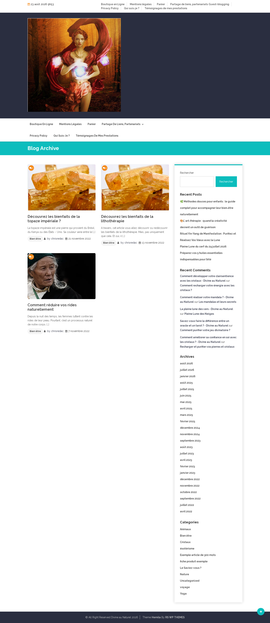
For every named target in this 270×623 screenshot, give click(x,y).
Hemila (156, 617)
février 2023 (187, 466)
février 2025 (187, 421)
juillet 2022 (187, 505)
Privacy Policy (110, 8)
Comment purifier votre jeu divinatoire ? (205, 330)
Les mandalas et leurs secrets (217, 301)
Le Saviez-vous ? (190, 567)
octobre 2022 (188, 492)
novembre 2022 (189, 485)
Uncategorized (189, 580)
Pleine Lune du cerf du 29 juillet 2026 (203, 246)
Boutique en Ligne (113, 4)
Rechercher (187, 172)
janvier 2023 (187, 472)
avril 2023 (186, 459)
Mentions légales (141, 4)
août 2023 (186, 447)
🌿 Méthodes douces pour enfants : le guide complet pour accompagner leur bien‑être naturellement (207, 208)
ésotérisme (187, 548)
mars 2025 (186, 414)
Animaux (185, 529)
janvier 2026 (187, 376)
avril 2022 (186, 511)
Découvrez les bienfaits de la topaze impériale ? (54, 218)
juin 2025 (185, 395)
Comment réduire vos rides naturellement (52, 307)
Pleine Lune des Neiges (199, 313)
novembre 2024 (190, 434)
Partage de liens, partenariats (189, 4)
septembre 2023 (190, 440)
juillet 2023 (187, 453)
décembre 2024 (190, 427)
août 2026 (186, 363)
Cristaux (185, 542)
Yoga (183, 593)
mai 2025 (185, 402)
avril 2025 (186, 408)
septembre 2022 (190, 498)
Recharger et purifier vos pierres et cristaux (207, 346)
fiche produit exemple (194, 561)
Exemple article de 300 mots (198, 555)
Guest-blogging (219, 4)
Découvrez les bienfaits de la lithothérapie (127, 218)
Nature (184, 574)
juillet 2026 (187, 369)
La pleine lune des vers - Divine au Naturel (206, 309)
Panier (161, 4)
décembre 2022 (190, 479)
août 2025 (186, 382)
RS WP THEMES (175, 617)
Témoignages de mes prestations (166, 8)
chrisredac (57, 238)
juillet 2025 (187, 389)
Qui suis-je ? (131, 8)
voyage (185, 587)
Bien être (35, 238)
